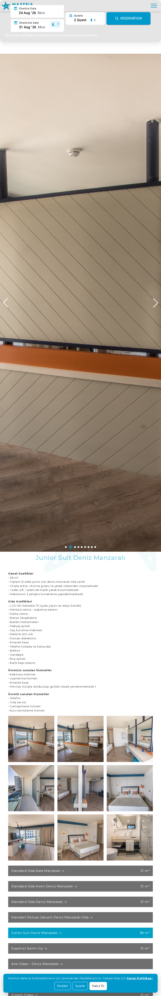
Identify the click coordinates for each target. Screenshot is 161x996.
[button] (155, 302)
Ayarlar (80, 986)
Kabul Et (98, 986)
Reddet (62, 986)
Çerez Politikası (139, 978)
